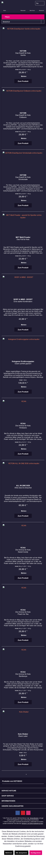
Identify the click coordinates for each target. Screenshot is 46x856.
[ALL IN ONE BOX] (23, 471)
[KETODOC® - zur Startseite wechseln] (11, 3)
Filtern (7, 17)
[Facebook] (18, 813)
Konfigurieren (36, 853)
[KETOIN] (23, 37)
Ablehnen (8, 853)
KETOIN (23, 53)
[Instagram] (28, 813)
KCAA (23, 425)
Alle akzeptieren (21, 853)
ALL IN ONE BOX (23, 486)
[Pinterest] (23, 813)
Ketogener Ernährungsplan (23, 362)
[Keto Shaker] (23, 720)
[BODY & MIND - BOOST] (23, 285)
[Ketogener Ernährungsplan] (23, 347)
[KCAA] (23, 409)
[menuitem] (41, 9)
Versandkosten (34, 818)
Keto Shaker (23, 735)
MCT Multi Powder (23, 238)
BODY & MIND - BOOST (23, 300)
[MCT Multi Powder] (23, 223)
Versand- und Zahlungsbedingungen (32, 823)
